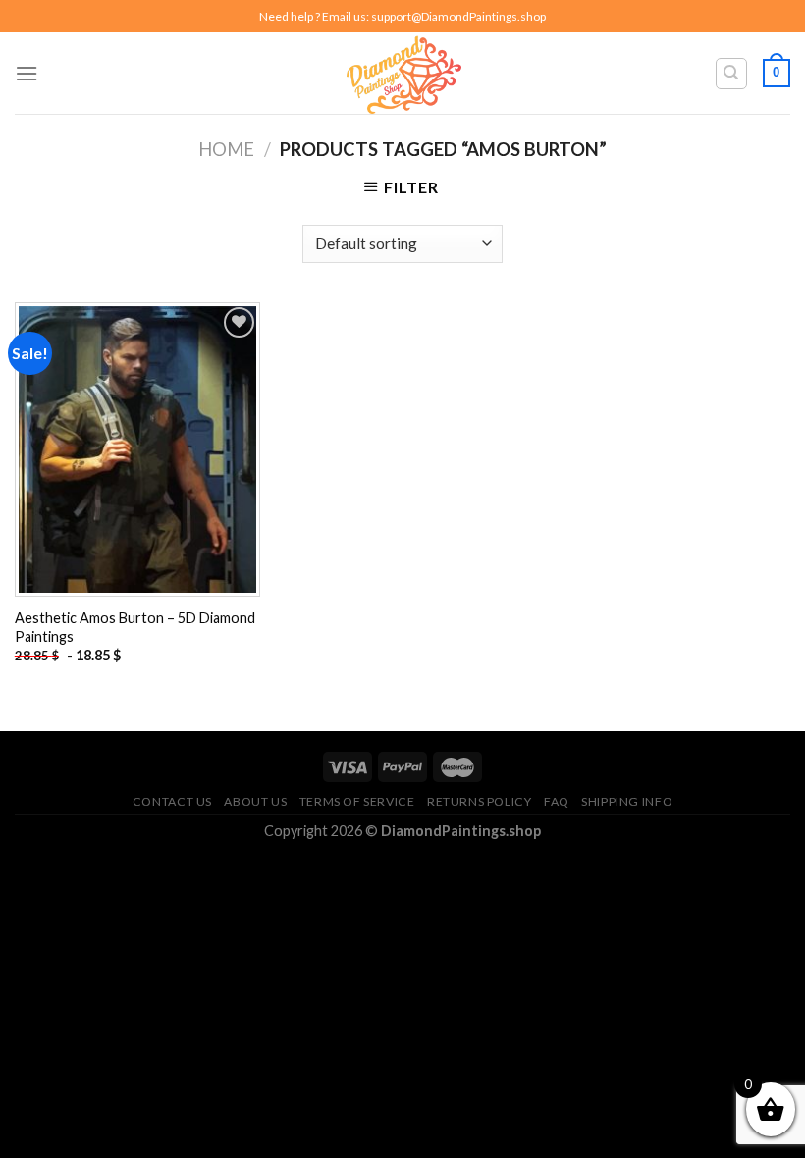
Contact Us (172, 801)
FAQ (556, 801)
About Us (255, 801)
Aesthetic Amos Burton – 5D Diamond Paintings (135, 627)
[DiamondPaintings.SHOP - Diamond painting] (403, 73)
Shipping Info (626, 801)
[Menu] (26, 73)
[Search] (732, 73)
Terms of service (357, 801)
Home (226, 149)
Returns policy (479, 801)
